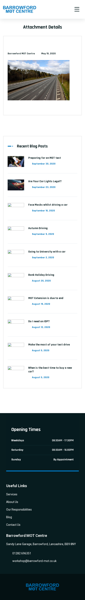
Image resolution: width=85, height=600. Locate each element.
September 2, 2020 (43, 257)
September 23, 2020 (43, 187)
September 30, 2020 (43, 163)
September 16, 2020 (43, 210)
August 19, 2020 (41, 304)
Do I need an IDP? (39, 321)
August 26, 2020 (41, 280)
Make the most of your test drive (49, 344)
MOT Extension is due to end (45, 298)
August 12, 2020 (41, 327)
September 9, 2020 (43, 234)
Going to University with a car (46, 252)
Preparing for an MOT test (44, 158)
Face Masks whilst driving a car (47, 205)
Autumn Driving (38, 228)
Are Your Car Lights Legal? (44, 181)
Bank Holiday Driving (41, 275)
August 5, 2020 (40, 350)
